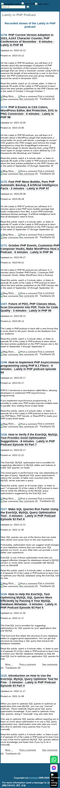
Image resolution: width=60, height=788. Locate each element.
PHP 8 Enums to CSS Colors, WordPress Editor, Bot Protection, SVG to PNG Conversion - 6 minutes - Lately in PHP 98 (29, 112)
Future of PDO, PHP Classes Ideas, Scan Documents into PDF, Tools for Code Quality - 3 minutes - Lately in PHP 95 (29, 307)
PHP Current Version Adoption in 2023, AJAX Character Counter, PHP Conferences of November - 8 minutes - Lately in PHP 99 (27, 40)
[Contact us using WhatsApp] (53, 761)
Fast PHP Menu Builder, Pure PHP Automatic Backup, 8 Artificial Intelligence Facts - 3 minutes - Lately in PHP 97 (29, 185)
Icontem (33, 777)
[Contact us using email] (55, 780)
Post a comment (46, 96)
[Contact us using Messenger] (54, 770)
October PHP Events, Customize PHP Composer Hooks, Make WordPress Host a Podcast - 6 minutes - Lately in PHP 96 (30, 249)
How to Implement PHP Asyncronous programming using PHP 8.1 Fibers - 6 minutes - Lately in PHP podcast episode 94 (30, 367)
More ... (12, 96)
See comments (26, 99)
